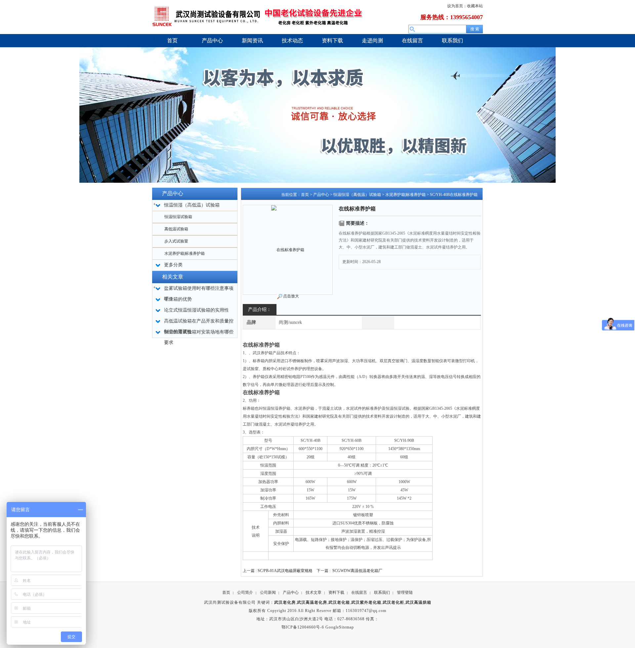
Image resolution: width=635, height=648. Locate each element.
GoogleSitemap (339, 627)
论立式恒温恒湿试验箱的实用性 (196, 310)
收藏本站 (475, 6)
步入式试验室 (176, 241)
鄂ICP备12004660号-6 (302, 627)
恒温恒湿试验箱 (178, 216)
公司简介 (245, 592)
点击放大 (291, 296)
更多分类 (173, 264)
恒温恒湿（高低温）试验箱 (357, 194)
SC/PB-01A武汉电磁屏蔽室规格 (285, 570)
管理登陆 (405, 592)
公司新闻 (268, 592)
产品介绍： (259, 309)
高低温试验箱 (176, 229)
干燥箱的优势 (178, 299)
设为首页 (455, 6)
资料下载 (336, 592)
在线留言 (359, 592)
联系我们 (382, 592)
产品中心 (321, 194)
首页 (305, 194)
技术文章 (313, 592)
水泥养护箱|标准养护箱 (184, 253)
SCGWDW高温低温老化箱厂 (357, 570)
